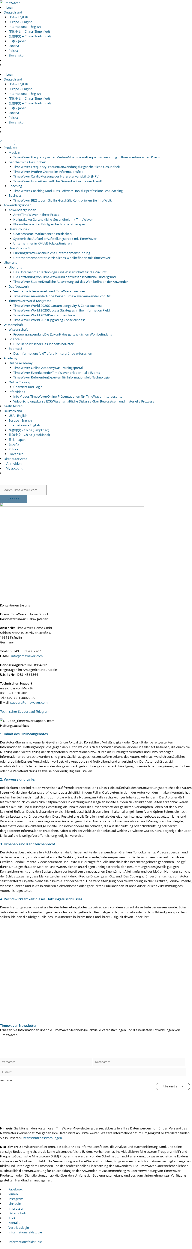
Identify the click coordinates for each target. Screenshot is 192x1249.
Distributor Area (15, 459)
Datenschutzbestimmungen (41, 1138)
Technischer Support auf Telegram (24, 711)
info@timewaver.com (27, 656)
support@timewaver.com (29, 702)
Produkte (10, 147)
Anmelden (14, 463)
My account (13, 468)
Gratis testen (13, 406)
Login (10, 7)
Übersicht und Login (27, 387)
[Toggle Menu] (7, 142)
